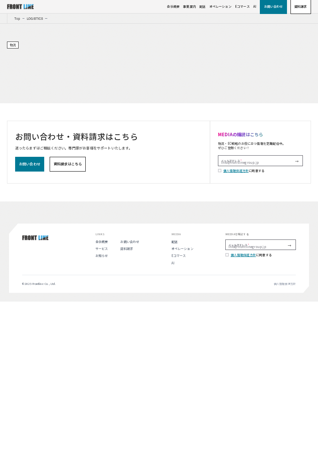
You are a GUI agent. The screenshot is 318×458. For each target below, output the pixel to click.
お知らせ (101, 255)
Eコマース (242, 6)
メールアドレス (230, 160)
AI (254, 6)
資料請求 (126, 248)
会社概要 (173, 6)
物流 (13, 45)
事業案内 (189, 6)
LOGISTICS (35, 18)
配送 (202, 6)
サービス (101, 248)
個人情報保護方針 (236, 170)
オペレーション (220, 6)
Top (17, 18)
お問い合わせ (129, 241)
